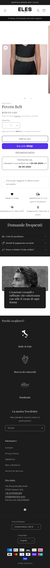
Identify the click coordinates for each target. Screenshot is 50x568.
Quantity (6, 120)
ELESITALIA (28, 563)
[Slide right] (30, 98)
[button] (5, 10)
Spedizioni (10, 459)
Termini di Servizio (14, 471)
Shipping (17, 116)
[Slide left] (19, 98)
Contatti (9, 448)
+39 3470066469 (13, 493)
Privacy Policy (12, 453)
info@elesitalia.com (15, 496)
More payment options (25, 152)
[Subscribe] (42, 428)
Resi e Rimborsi (12, 465)
